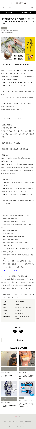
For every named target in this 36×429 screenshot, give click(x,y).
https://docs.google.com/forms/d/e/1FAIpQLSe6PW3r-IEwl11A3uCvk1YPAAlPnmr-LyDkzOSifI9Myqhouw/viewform (18, 170)
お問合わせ (5, 421)
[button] (9, 12)
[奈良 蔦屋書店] (18, 3)
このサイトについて (19, 421)
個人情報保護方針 (28, 421)
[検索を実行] (31, 7)
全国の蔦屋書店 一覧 (22, 423)
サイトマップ (11, 421)
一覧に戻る (19, 340)
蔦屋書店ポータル (13, 423)
